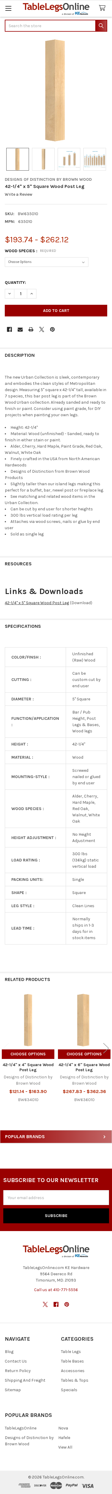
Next (106, 1048)
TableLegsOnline (20, 1428)
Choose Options (28, 1054)
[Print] (31, 329)
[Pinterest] (52, 329)
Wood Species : (30, 250)
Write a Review (18, 194)
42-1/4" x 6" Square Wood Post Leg (84, 1067)
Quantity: (15, 282)
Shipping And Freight (25, 1380)
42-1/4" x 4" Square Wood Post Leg (28, 1067)
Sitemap (13, 1389)
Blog (9, 1351)
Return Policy (18, 1370)
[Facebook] (9, 329)
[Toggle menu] (8, 8)
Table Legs (71, 1351)
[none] (56, 90)
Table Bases (72, 1361)
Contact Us (16, 1361)
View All (65, 1447)
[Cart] (103, 8)
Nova (63, 1428)
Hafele (64, 1437)
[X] (41, 329)
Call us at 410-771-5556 (56, 1289)
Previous (6, 1048)
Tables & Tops (74, 1380)
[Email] (20, 329)
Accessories (73, 1370)
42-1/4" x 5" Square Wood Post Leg (37, 602)
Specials (69, 1389)
